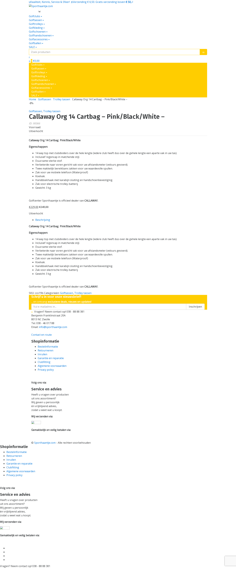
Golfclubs (34, 16)
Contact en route (41, 334)
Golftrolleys (36, 24)
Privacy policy (46, 369)
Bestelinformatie (48, 346)
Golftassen (35, 20)
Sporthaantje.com (45, 442)
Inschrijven (195, 306)
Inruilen (42, 354)
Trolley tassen (61, 99)
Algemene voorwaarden (52, 366)
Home (32, 99)
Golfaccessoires (38, 39)
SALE (32, 47)
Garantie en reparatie (51, 358)
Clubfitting (44, 362)
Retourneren (45, 350)
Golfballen (35, 43)
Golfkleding (36, 28)
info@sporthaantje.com (53, 327)
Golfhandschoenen (40, 35)
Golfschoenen (37, 31)
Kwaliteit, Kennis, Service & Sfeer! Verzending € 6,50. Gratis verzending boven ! (81, 2)
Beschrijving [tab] (42, 220)
